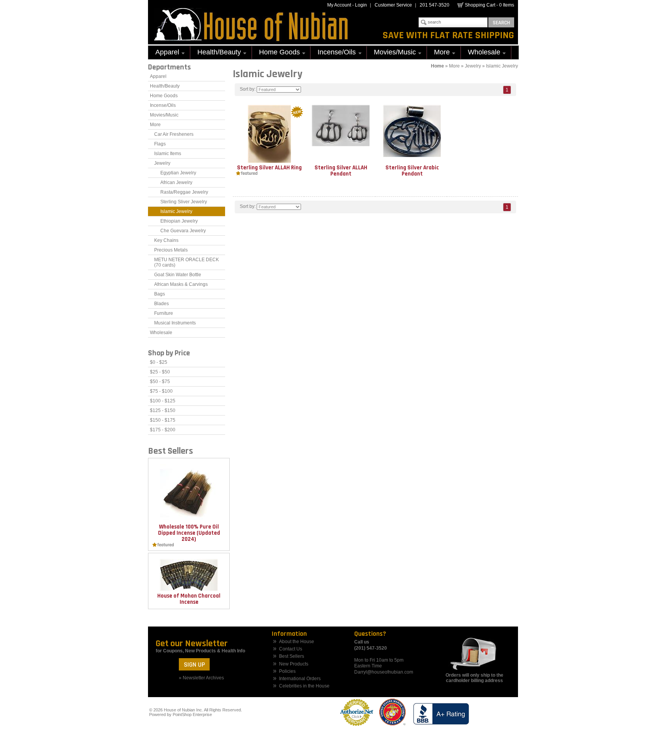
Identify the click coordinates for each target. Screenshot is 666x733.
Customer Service (393, 5)
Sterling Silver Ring (269, 167)
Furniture (163, 313)
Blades (161, 303)
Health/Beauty (215, 53)
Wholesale (480, 53)
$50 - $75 (160, 381)
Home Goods (276, 53)
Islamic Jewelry (502, 66)
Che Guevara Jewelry (183, 230)
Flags (160, 144)
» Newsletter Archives (201, 678)
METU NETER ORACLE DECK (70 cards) (186, 262)
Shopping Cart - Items (489, 5)
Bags (159, 294)
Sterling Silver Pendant (340, 170)
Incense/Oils (333, 53)
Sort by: (248, 89)
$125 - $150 (162, 410)
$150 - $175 (162, 420)
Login (361, 5)
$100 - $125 (162, 401)
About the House (296, 641)
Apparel (163, 53)
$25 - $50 (160, 372)
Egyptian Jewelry (178, 173)
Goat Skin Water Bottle (177, 274)
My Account (339, 5)
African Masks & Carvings (181, 284)
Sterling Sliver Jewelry (183, 201)
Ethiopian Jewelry (179, 221)
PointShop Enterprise (192, 714)
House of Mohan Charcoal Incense (188, 599)
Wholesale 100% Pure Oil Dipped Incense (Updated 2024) (189, 533)
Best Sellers (291, 656)
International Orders (300, 678)
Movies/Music (391, 53)
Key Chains (166, 240)
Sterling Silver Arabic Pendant (412, 170)
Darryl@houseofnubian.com (383, 672)
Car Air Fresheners (173, 134)
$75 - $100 (161, 391)
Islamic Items (167, 153)
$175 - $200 (162, 429)
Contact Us (290, 649)
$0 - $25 (158, 362)
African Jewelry (176, 182)
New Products (293, 664)
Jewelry (473, 66)
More (438, 53)
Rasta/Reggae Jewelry (184, 192)
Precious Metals (171, 250)
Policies (287, 671)
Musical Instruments (175, 323)
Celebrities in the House (304, 686)
